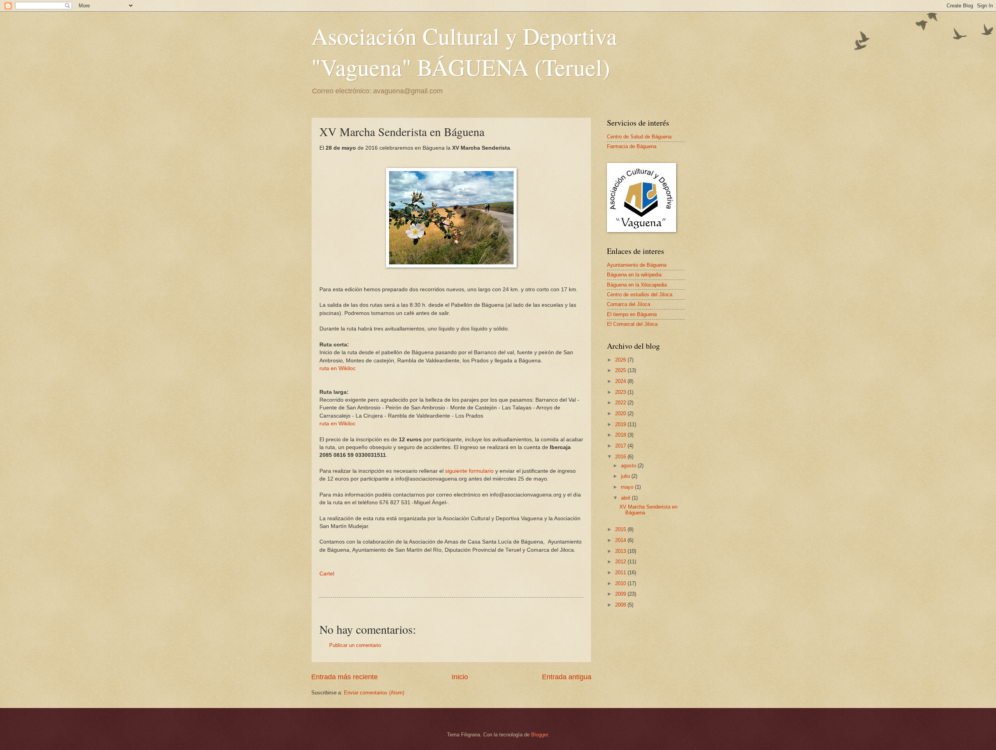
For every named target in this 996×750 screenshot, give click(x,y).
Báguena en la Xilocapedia (637, 285)
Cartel (326, 574)
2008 (621, 605)
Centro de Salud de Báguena (639, 137)
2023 (621, 392)
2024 (621, 381)
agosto (629, 466)
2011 (621, 572)
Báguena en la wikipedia (634, 275)
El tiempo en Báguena (632, 314)
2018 (621, 435)
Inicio (460, 677)
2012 (621, 562)
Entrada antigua (566, 677)
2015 (621, 529)
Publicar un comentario (355, 645)
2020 (621, 413)
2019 (621, 424)
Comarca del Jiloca (628, 304)
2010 (621, 583)
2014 (621, 540)
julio (626, 476)
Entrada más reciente (344, 677)
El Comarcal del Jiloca (632, 324)
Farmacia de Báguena (631, 146)
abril (626, 498)
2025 (621, 370)
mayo (628, 487)
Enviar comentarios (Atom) (374, 693)
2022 (621, 403)
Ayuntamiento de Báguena (636, 265)
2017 (621, 446)
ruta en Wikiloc (337, 368)
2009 (621, 594)
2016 (621, 457)
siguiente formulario (469, 471)
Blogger (539, 735)
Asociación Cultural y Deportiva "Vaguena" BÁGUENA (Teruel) (464, 51)
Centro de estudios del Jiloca (639, 294)
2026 (621, 360)
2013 (621, 551)
